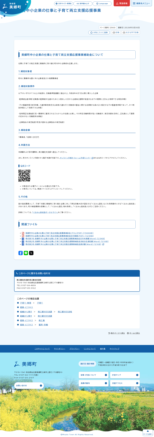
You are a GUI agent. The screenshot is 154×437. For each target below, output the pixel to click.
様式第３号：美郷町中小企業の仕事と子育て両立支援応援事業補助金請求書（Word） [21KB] (63, 244)
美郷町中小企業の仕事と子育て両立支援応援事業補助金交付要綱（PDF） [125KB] (60, 236)
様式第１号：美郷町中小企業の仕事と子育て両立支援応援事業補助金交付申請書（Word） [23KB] (65, 238)
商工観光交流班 (65, 312)
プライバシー (74, 349)
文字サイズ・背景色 (65, 3)
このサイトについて (42, 349)
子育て (40, 303)
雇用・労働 (43, 325)
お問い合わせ (21, 385)
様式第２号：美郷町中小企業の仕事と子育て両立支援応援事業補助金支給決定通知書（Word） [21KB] (67, 241)
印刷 (117, 32)
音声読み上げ (84, 3)
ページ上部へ (147, 434)
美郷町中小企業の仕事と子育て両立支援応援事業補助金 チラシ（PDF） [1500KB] (59, 233)
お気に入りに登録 (100, 32)
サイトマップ (114, 349)
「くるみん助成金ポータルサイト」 (45, 212)
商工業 (42, 320)
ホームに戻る (134, 333)
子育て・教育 (25, 303)
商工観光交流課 (45, 312)
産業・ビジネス (26, 307)
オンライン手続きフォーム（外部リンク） (75, 158)
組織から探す (26, 312)
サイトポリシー (59, 349)
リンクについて (90, 349)
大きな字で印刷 (132, 32)
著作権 (102, 349)
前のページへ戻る (118, 333)
